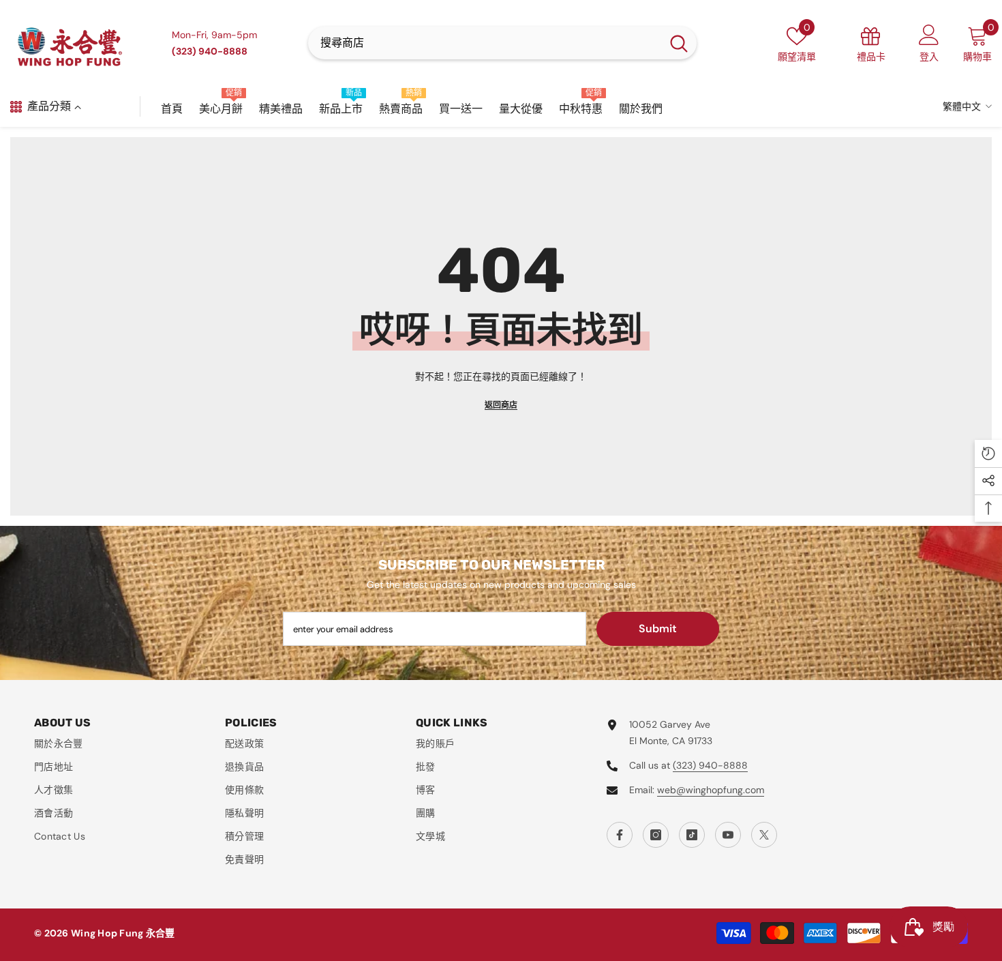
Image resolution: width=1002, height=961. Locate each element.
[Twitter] (764, 835)
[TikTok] (692, 835)
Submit (658, 628)
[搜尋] (502, 43)
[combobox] (484, 43)
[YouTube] (728, 835)
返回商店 (501, 405)
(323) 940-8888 (710, 765)
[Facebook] (620, 835)
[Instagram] (656, 835)
